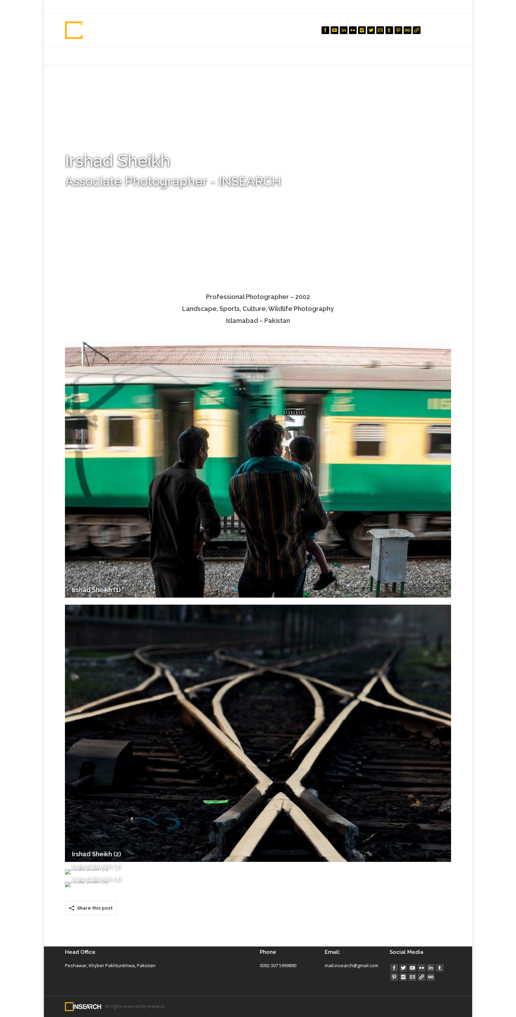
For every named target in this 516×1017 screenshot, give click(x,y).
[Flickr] (353, 30)
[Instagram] (362, 30)
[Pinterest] (398, 30)
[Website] (417, 30)
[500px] (407, 30)
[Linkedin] (344, 30)
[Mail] (380, 30)
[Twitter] (371, 30)
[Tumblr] (389, 30)
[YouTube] (334, 30)
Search (443, 30)
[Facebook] (325, 30)
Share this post (95, 908)
